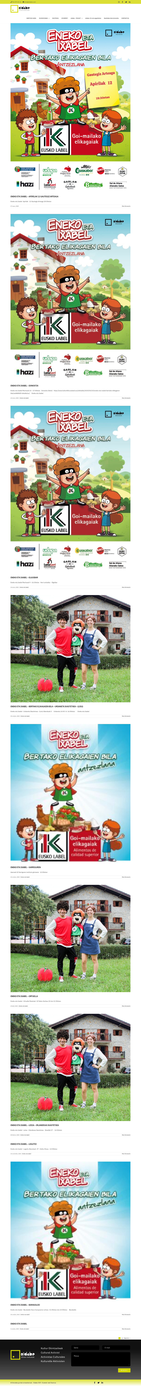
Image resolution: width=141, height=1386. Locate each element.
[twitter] (98, 1383)
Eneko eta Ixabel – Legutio (24, 1144)
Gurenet (44, 1383)
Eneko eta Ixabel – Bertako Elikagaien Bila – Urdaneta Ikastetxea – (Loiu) (47, 706)
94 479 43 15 (16, 2)
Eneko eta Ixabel (24, 398)
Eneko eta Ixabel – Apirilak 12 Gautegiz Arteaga (34, 196)
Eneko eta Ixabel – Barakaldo (25, 1304)
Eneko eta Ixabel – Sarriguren (26, 867)
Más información (126, 206)
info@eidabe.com (30, 2)
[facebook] (95, 1383)
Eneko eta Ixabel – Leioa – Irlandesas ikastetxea (35, 1125)
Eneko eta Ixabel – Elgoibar (24, 577)
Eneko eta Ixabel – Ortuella (24, 996)
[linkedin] (102, 1383)
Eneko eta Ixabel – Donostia (24, 385)
